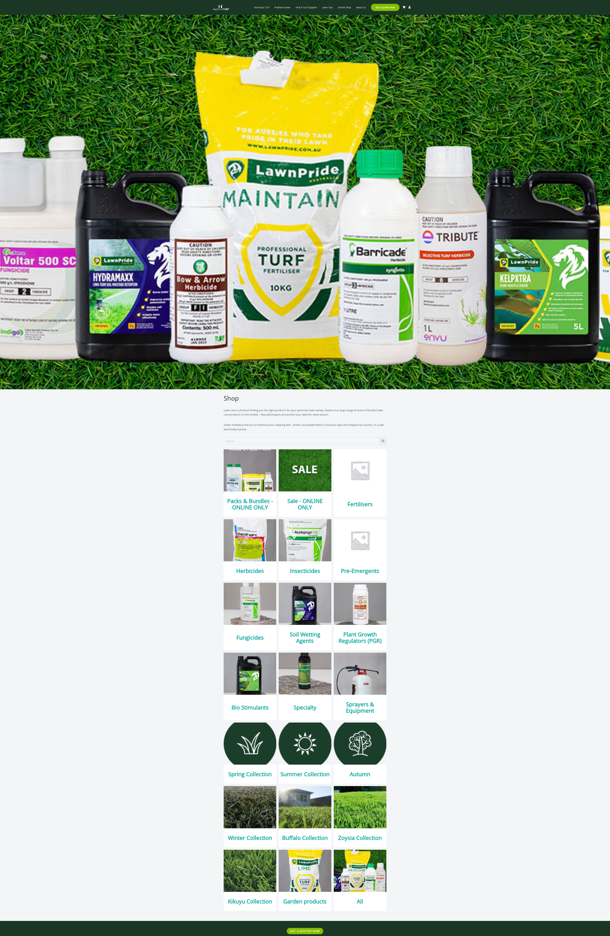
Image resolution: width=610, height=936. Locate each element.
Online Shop (344, 7)
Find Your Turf (261, 7)
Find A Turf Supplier (306, 7)
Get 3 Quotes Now (385, 7)
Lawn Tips (327, 7)
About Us (361, 7)
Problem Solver (282, 7)
